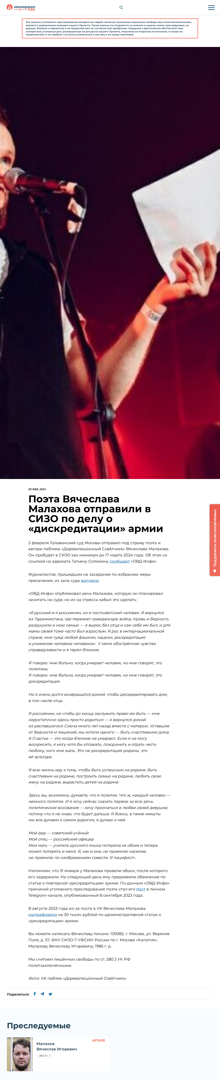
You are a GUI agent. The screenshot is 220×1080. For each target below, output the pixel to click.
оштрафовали (42, 914)
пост (140, 889)
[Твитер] (50, 994)
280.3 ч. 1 (44, 1055)
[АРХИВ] (20, 1054)
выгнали (90, 580)
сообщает (120, 561)
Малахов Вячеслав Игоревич (57, 1046)
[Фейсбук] (35, 994)
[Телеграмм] (42, 994)
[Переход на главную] (20, 7)
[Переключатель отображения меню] (211, 7)
